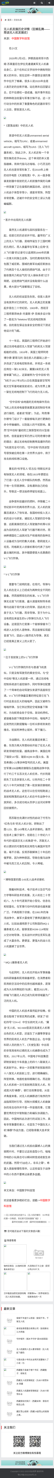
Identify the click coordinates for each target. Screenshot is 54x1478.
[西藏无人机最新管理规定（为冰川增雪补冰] (9, 1393)
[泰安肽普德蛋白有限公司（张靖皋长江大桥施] (9, 1331)
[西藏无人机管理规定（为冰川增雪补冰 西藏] (9, 1383)
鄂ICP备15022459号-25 (27, 1475)
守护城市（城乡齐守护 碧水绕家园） (32, 1339)
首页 (9, 20)
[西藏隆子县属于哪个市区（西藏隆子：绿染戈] (9, 1372)
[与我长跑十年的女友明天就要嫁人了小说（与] (9, 1362)
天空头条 (18, 20)
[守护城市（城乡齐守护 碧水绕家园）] (9, 1341)
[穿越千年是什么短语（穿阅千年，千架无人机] (9, 1320)
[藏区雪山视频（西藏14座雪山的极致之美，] (9, 1414)
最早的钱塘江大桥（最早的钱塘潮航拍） (31, 1222)
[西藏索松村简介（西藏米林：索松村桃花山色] (9, 1403)
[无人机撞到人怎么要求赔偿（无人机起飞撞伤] (9, 1351)
